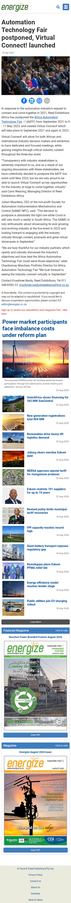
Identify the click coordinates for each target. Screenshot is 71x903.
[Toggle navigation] (66, 7)
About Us (35, 887)
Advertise (35, 893)
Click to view (62, 630)
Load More (35, 622)
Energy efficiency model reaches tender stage (42, 584)
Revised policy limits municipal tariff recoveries (47, 511)
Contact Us (35, 881)
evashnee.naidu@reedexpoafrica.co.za (44, 285)
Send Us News (36, 900)
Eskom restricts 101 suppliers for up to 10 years (46, 490)
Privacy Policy (35, 875)
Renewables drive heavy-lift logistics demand (45, 435)
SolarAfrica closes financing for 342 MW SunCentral (47, 399)
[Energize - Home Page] (14, 7)
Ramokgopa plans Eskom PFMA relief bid (43, 566)
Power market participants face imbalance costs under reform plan (34, 328)
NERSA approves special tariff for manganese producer (46, 472)
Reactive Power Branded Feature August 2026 (35, 637)
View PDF (35, 735)
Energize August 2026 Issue (35, 752)
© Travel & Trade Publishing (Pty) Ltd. (35, 868)
